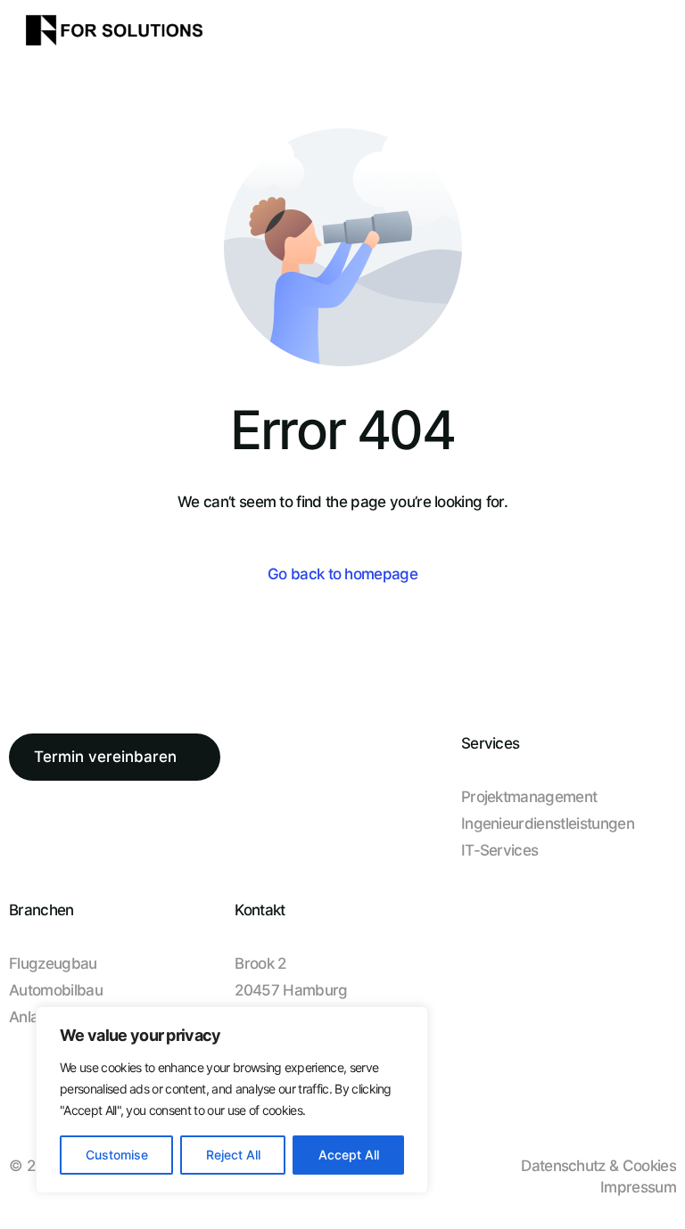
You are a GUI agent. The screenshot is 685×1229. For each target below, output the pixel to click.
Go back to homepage (342, 574)
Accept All (348, 1154)
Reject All (233, 1154)
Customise (117, 1154)
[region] (232, 1099)
